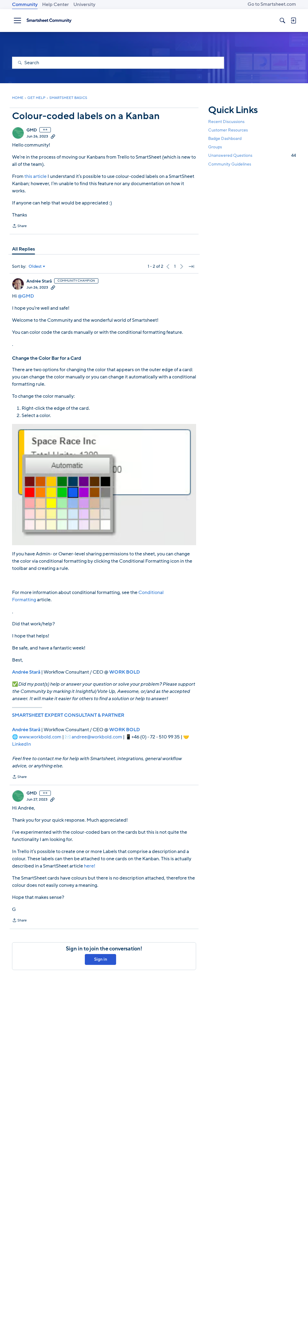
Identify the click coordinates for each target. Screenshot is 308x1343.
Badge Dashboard (225, 138)
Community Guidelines (229, 164)
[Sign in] (293, 20)
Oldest (35, 267)
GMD (31, 130)
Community (25, 4)
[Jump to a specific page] (191, 266)
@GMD (26, 296)
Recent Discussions (226, 122)
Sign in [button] (100, 959)
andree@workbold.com (97, 737)
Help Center (55, 4)
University (84, 4)
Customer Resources (228, 130)
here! (89, 866)
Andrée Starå (39, 281)
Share (19, 226)
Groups (215, 147)
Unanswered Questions (252, 155)
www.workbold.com (40, 737)
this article (35, 176)
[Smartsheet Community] (49, 20)
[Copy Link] (53, 136)
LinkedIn (21, 744)
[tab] (23, 249)
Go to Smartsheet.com (272, 4)
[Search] (282, 20)
